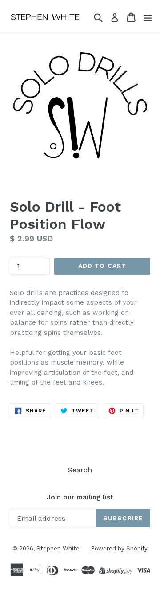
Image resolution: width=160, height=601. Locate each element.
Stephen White (58, 548)
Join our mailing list (80, 497)
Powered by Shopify (119, 548)
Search (80, 470)
